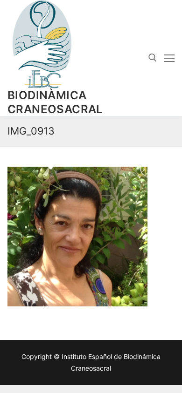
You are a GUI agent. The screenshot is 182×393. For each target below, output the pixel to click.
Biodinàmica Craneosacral (55, 101)
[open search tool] (152, 58)
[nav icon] (169, 58)
